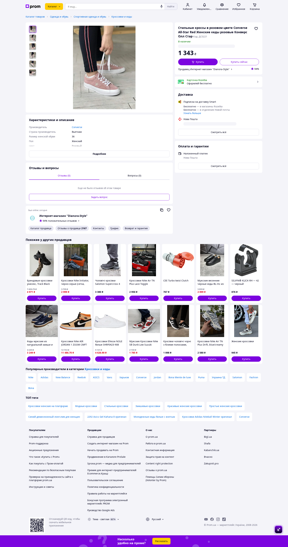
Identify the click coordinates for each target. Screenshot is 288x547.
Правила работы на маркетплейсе (107, 493)
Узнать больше (192, 113)
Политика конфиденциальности (105, 486)
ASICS (96, 377)
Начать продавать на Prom (102, 450)
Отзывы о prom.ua (156, 470)
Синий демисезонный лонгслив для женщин (54, 416)
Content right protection (159, 463)
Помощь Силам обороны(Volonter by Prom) (160, 478)
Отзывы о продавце (72, 228)
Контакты (98, 228)
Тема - (101, 519)
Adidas (44, 377)
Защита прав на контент (160, 456)
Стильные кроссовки (116, 406)
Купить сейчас (239, 61)
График (114, 228)
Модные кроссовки (86, 406)
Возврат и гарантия (136, 228)
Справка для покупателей (44, 436)
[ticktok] (224, 519)
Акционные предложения (44, 450)
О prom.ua (152, 436)
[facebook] (212, 519)
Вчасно (208, 456)
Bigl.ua (208, 436)
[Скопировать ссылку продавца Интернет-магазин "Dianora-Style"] (161, 210)
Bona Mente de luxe (179, 377)
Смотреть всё (218, 132)
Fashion (254, 377)
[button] (198, 62)
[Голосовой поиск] (161, 6)
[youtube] (206, 519)
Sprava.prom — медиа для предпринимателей (114, 463)
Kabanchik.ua (211, 450)
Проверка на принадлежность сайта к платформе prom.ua (51, 478)
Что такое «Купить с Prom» (44, 456)
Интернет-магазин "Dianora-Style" (63, 216)
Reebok (82, 377)
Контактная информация (160, 450)
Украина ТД (218, 377)
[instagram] (218, 519)
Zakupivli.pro (211, 463)
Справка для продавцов (101, 436)
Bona (31, 388)
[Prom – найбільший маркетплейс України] (33, 7)
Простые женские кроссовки (225, 406)
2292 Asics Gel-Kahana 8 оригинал (106, 416)
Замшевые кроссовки (148, 406)
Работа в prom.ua (156, 443)
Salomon (237, 377)
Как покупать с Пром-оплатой (46, 463)
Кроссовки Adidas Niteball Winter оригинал (207, 416)
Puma (201, 377)
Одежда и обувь (59, 16)
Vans (109, 377)
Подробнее (99, 153)
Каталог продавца (40, 228)
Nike (30, 377)
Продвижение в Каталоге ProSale (106, 456)
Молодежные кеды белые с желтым (154, 416)
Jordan (157, 377)
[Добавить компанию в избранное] (169, 210)
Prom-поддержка (38, 443)
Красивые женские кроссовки (185, 406)
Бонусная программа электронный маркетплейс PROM (107, 502)
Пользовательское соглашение (105, 480)
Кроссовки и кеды (122, 16)
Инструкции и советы (41, 486)
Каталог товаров (35, 16)
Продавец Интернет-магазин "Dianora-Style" (204, 69)
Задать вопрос (99, 197)
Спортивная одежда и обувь (90, 16)
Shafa (207, 443)
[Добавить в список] (256, 28)
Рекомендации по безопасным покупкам (52, 470)
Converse (141, 377)
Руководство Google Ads (101, 510)
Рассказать (161, 541)
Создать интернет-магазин (102, 443)
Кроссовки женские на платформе (48, 406)
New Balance (63, 377)
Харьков (124, 377)
